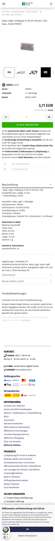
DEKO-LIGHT (30, 97)
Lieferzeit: (6, 93)
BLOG (6, 416)
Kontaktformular (23, 370)
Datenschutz (24, 427)
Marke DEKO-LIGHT (13, 281)
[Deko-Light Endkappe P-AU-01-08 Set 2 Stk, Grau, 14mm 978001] (27, 47)
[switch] (5, 537)
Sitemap (15, 484)
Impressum (9, 420)
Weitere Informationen (27, 536)
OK (27, 529)
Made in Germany (12, 477)
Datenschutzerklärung (10, 524)
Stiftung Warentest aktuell (16, 480)
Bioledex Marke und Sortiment (18, 459)
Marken (7, 484)
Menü (4, 4)
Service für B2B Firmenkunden (18, 409)
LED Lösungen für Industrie (16, 469)
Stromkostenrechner (13, 462)
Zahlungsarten (12, 376)
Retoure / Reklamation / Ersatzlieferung (22, 413)
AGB (6, 423)
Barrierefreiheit (15, 423)
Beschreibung (10, 184)
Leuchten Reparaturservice (16, 434)
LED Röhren (34, 469)
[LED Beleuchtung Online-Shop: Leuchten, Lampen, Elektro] (27, 4)
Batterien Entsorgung (13, 438)
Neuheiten (14, 487)
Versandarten (11, 391)
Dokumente (8, 274)
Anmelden (25, 320)
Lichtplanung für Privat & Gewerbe (20, 455)
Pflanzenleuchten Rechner (16, 466)
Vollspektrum (35, 466)
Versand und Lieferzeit (14, 406)
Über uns (8, 441)
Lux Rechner (29, 462)
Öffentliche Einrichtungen (16, 431)
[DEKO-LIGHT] (10, 85)
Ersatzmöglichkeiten (13, 473)
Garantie (17, 441)
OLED (6, 487)
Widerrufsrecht (11, 427)
